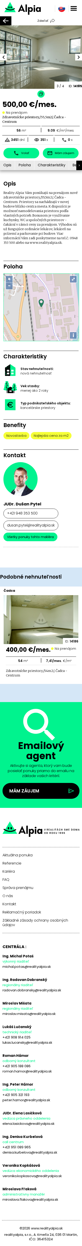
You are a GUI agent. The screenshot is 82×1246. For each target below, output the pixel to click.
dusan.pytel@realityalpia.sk (31, 525)
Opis (7, 165)
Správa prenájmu (18, 888)
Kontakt (9, 904)
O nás (8, 896)
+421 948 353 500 (22, 513)
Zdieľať (42, 21)
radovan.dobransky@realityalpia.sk (32, 990)
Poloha (24, 165)
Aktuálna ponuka (18, 855)
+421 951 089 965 (17, 1147)
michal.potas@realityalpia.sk (27, 966)
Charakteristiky (51, 165)
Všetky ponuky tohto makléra (30, 537)
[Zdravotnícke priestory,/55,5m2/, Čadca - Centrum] (34, 8)
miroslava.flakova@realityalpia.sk (30, 1199)
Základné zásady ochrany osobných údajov (35, 922)
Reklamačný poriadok (22, 912)
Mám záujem (24, 791)
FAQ (6, 879)
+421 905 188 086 (17, 1066)
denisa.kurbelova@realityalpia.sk (30, 1152)
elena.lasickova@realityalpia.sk (28, 1123)
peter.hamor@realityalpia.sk (26, 1100)
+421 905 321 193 (16, 1094)
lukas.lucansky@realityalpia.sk (27, 1042)
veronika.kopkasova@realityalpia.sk (32, 1176)
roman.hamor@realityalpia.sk (27, 1071)
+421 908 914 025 (17, 1037)
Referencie (12, 863)
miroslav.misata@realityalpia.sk (29, 1013)
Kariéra (9, 871)
